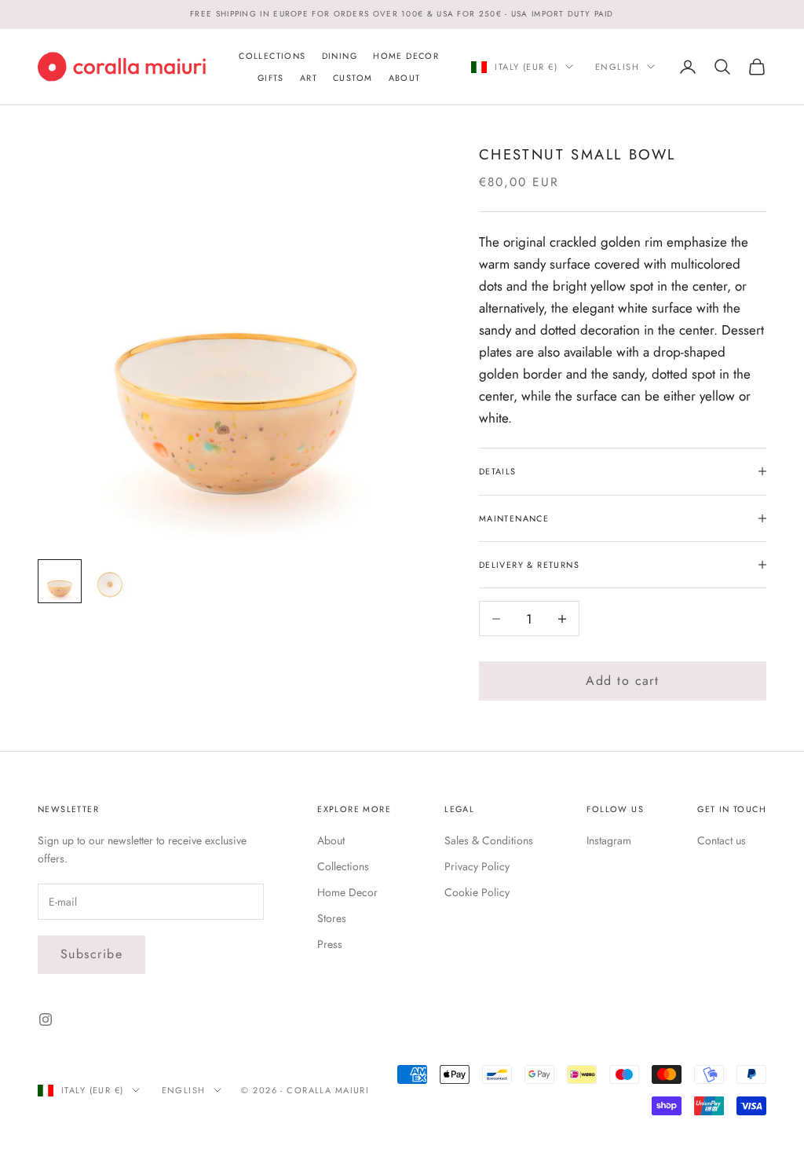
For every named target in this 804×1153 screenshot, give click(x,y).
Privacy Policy (477, 866)
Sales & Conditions (488, 840)
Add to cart (622, 681)
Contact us (721, 840)
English (617, 66)
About (405, 77)
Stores (331, 918)
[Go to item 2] (110, 581)
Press (329, 944)
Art (308, 77)
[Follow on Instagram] (45, 1019)
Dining (339, 55)
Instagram (609, 840)
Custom (352, 77)
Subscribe (91, 954)
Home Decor (406, 55)
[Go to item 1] (60, 581)
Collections (272, 55)
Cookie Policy (477, 892)
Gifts (271, 77)
